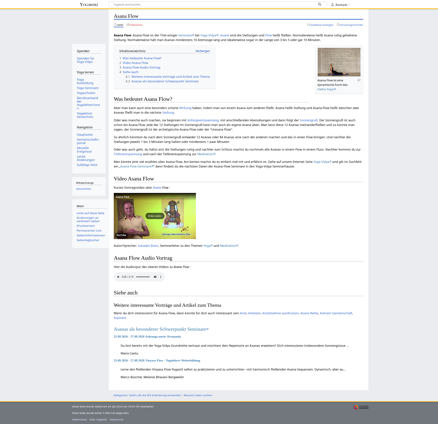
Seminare (185, 35)
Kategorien (120, 395)
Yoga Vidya (321, 162)
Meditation (205, 154)
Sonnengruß (309, 120)
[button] (155, 216)
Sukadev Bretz (148, 246)
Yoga (206, 246)
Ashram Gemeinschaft (336, 313)
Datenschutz (79, 419)
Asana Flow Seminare (135, 166)
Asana (224, 35)
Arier (243, 313)
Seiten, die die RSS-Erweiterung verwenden (155, 395)
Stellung (168, 112)
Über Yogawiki (98, 419)
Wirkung (185, 108)
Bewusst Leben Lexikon (198, 395)
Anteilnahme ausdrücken (280, 313)
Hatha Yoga (325, 89)
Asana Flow (122, 196)
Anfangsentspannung (203, 120)
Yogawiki (89, 4)
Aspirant (120, 318)
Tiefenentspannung (128, 154)
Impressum (116, 419)
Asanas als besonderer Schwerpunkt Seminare (160, 329)
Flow (268, 35)
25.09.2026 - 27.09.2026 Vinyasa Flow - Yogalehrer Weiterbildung (157, 360)
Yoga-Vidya (208, 35)
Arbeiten (254, 313)
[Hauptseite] (89, 25)
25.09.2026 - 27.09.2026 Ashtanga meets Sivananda (147, 336)
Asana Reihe (309, 313)
